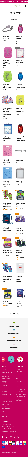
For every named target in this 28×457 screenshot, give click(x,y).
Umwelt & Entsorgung (21, 389)
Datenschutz (19, 383)
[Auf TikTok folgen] (14, 437)
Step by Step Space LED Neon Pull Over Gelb (7, 252)
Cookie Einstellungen (21, 392)
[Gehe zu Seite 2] (17, 313)
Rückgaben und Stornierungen (19, 399)
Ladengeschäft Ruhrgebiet (5, 397)
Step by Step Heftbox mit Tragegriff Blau (6, 182)
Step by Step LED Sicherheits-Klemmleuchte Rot (20, 138)
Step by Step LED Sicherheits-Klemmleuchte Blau (20, 86)
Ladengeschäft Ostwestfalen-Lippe (6, 377)
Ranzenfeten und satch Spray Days (6, 407)
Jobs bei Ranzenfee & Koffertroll (7, 373)
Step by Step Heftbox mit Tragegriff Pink (6, 160)
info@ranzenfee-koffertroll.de (9, 431)
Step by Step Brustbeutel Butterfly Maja (19, 303)
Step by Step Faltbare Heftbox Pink (20, 62)
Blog (3, 411)
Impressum (4, 416)
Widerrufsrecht (19, 381)
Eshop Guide (13, 452)
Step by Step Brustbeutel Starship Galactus (7, 228)
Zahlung (17, 378)
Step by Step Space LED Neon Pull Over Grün (20, 205)
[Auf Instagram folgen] (7, 437)
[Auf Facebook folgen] (3, 437)
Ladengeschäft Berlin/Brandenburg (6, 381)
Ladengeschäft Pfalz (6, 394)
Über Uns (4, 369)
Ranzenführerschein (6, 404)
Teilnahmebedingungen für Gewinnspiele (21, 395)
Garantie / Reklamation (19, 370)
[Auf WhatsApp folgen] (18, 437)
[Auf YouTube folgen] (10, 437)
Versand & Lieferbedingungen (20, 374)
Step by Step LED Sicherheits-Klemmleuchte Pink (20, 38)
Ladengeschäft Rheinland (5, 386)
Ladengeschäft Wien (7, 401)
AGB (17, 386)
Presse (3, 414)
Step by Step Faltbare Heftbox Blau (7, 138)
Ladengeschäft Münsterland (5, 390)
